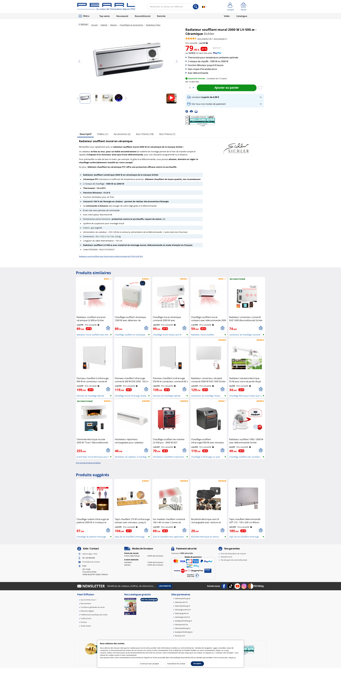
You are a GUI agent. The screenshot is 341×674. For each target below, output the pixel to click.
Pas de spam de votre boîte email (234, 560)
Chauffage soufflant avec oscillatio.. (245, 457)
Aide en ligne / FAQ (89, 554)
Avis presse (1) (167, 134)
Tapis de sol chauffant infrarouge (130, 536)
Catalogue (241, 16)
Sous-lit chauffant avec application (168, 536)
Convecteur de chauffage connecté (244, 334)
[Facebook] (187, 111)
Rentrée (161, 16)
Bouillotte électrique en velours (205, 536)
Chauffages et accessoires (131, 25)
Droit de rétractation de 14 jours (233, 553)
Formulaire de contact (91, 562)
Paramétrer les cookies (176, 663)
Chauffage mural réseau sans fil (167, 334)
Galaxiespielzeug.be (182, 628)
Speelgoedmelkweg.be (183, 632)
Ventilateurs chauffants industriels (168, 457)
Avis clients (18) (144, 134)
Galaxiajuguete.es (182, 613)
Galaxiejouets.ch (181, 602)
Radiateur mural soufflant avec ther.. (93, 334)
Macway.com (180, 635)
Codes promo (86, 618)
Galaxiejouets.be (181, 624)
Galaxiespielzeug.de (182, 598)
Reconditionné (142, 16)
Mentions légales (87, 611)
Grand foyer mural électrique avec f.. (93, 457)
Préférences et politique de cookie (94, 614)
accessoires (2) (122, 134)
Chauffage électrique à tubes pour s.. (246, 395)
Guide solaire (86, 626)
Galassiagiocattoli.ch (183, 609)
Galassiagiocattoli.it (182, 617)
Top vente (104, 16)
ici (235, 657)
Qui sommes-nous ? (88, 600)
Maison (113, 25)
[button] (224, 97)
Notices (84, 622)
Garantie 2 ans (226, 557)
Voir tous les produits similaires (88, 463)
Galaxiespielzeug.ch (182, 606)
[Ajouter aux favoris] (260, 88)
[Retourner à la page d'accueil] (106, 7)
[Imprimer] (192, 111)
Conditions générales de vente (93, 607)
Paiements (182, 553)
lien (227, 650)
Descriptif (85, 134)
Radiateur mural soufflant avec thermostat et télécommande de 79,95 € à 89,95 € (111, 256)
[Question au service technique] (197, 111)
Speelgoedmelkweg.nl (183, 621)
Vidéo (227, 16)
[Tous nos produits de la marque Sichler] (236, 147)
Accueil (94, 25)
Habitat (104, 25)
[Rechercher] (195, 6)
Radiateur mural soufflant (202, 334)
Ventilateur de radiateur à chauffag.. (131, 457)
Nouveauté (122, 16)
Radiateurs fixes (153, 25)
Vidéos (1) (102, 134)
